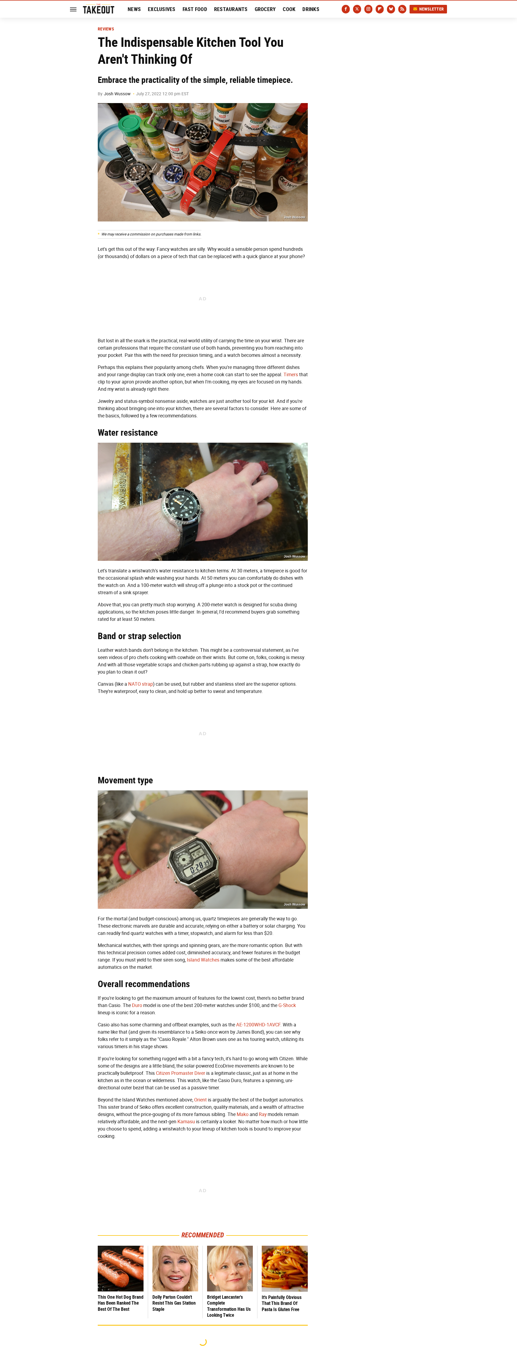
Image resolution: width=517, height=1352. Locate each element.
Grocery (265, 9)
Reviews (106, 29)
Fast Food (195, 9)
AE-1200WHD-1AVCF (258, 1025)
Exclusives (162, 9)
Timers (291, 375)
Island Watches (203, 960)
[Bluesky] (391, 9)
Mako (243, 1114)
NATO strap (140, 684)
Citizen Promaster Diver (180, 1073)
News (134, 9)
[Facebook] (346, 9)
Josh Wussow (117, 93)
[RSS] (402, 9)
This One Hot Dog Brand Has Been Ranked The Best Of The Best (121, 1303)
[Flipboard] (380, 9)
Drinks (310, 9)
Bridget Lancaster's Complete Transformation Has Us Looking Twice (229, 1306)
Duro (137, 1005)
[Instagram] (368, 9)
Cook (289, 9)
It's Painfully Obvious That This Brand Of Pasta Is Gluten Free (282, 1303)
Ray (263, 1114)
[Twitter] (357, 9)
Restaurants (231, 9)
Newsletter (431, 9)
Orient (200, 1100)
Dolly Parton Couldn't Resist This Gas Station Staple (174, 1303)
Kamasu (186, 1122)
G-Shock (287, 1005)
